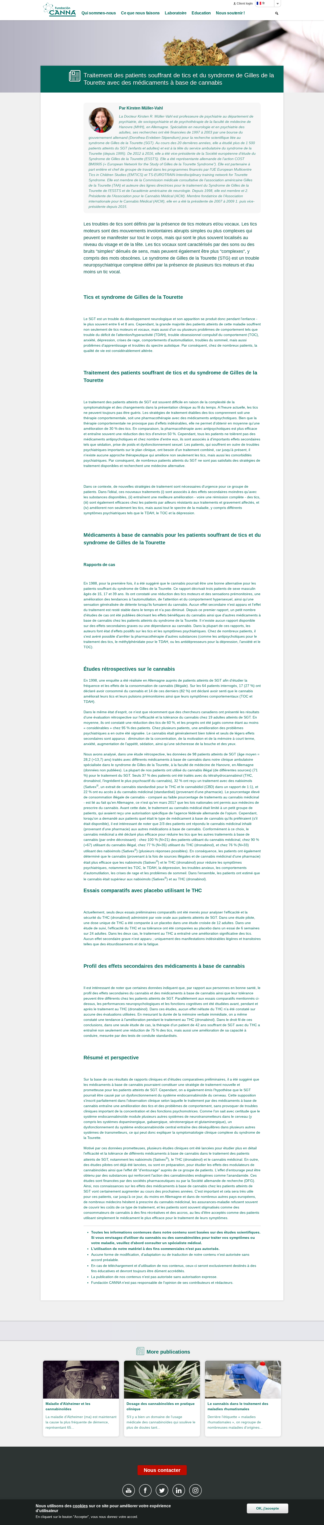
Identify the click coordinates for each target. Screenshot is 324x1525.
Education (201, 13)
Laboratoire (176, 13)
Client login (245, 3)
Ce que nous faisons (140, 13)
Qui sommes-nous (99, 13)
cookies (80, 1506)
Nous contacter (162, 1470)
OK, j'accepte (267, 1508)
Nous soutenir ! (230, 13)
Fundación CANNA (59, 9)
